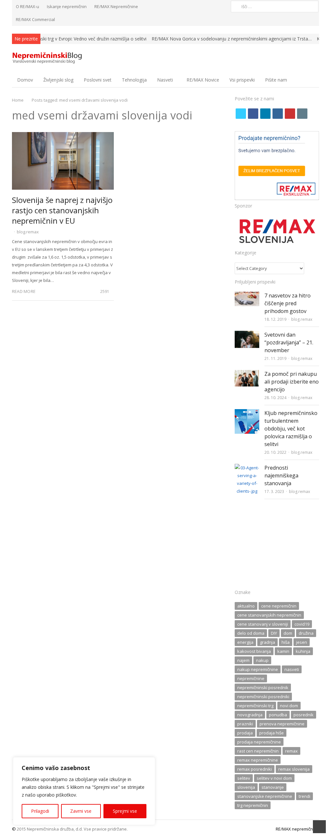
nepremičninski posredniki (263, 696)
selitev (243, 778)
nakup (262, 660)
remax (291, 751)
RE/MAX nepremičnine (297, 829)
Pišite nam (276, 80)
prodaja (245, 733)
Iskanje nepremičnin (67, 6)
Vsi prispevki (242, 80)
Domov (25, 80)
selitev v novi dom (274, 778)
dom (287, 633)
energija (245, 642)
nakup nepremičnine (257, 669)
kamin (283, 651)
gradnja (267, 642)
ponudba (278, 715)
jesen (301, 642)
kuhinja (303, 651)
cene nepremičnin (278, 606)
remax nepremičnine (257, 760)
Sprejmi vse (125, 811)
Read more (24, 291)
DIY (274, 633)
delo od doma (250, 633)
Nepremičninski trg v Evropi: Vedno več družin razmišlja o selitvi (80, 39)
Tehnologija (134, 80)
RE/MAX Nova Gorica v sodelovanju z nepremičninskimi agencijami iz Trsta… (232, 39)
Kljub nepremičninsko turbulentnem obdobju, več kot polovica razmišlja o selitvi (290, 428)
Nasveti (165, 80)
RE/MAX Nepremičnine (116, 6)
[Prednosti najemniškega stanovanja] (247, 468)
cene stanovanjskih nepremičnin (269, 615)
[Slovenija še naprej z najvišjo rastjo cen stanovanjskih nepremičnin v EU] (63, 136)
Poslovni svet (98, 80)
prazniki (245, 724)
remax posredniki (254, 769)
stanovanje (273, 787)
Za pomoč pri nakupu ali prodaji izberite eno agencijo (291, 381)
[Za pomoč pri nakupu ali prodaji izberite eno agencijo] (247, 374)
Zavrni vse (80, 811)
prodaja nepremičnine (259, 742)
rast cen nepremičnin (258, 751)
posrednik (304, 715)
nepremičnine (250, 678)
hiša (286, 642)
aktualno (246, 606)
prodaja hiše (271, 733)
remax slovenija (294, 769)
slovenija (246, 787)
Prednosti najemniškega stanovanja (281, 475)
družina (306, 633)
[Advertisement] (277, 546)
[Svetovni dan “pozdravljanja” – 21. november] (247, 335)
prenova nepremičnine (282, 724)
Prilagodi (40, 811)
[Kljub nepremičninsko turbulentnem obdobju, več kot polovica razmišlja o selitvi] (247, 413)
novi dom (289, 706)
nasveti (291, 669)
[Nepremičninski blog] (48, 58)
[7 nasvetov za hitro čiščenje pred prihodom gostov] (247, 295)
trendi (304, 796)
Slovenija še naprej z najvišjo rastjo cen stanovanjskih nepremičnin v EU (62, 210)
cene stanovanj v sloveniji (262, 624)
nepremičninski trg (255, 706)
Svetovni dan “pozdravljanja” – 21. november (288, 342)
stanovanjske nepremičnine (264, 796)
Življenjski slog (58, 80)
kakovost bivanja (254, 651)
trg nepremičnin (252, 805)
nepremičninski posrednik (262, 687)
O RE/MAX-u (27, 6)
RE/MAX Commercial (35, 19)
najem (243, 660)
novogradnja (249, 715)
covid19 (301, 624)
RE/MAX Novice (203, 80)
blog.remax (28, 232)
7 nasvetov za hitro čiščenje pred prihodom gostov (287, 303)
